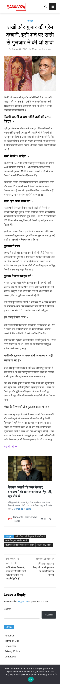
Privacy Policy (12, 651)
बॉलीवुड (30, 21)
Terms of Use (12, 640)
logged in (23, 601)
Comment (46, 49)
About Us (9, 635)
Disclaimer (10, 646)
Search (7, 608)
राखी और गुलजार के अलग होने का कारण (19, 545)
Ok (30, 679)
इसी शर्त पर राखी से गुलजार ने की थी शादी (30, 536)
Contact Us (10, 656)
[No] (56, 674)
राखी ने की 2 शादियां (44, 545)
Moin (34, 49)
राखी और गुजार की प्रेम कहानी (16, 540)
